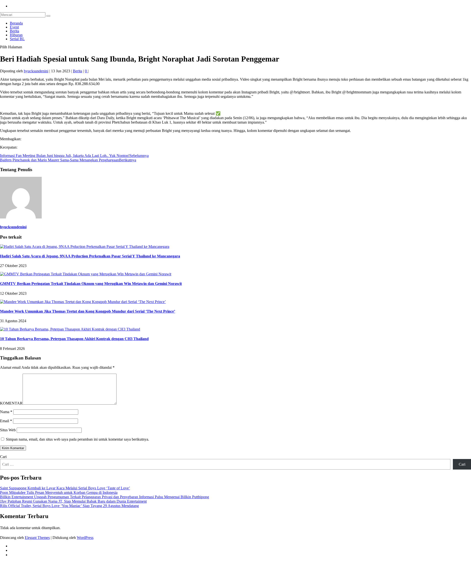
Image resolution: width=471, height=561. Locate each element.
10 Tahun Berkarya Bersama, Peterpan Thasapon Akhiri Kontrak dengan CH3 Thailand (74, 339)
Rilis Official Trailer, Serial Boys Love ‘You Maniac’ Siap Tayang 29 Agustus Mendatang (69, 506)
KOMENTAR (11, 403)
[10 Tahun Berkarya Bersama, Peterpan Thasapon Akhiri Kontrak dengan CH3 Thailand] (70, 329)
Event (14, 27)
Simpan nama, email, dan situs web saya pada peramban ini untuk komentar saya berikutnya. (77, 439)
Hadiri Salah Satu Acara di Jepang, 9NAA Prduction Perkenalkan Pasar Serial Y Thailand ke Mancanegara (90, 256)
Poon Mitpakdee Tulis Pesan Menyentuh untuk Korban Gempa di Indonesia (59, 492)
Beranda (16, 23)
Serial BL (17, 39)
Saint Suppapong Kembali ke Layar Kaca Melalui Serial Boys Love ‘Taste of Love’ (65, 488)
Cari (3, 457)
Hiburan (16, 35)
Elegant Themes (37, 538)
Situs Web (8, 430)
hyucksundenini (36, 71)
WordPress (85, 538)
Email (6, 421)
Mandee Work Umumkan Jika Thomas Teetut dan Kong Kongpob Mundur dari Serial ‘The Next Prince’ (87, 311)
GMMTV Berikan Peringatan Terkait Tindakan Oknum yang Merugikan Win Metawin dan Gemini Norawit (91, 283)
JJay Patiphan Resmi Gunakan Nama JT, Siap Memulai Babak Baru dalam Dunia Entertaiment (73, 501)
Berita (14, 31)
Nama (6, 412)
